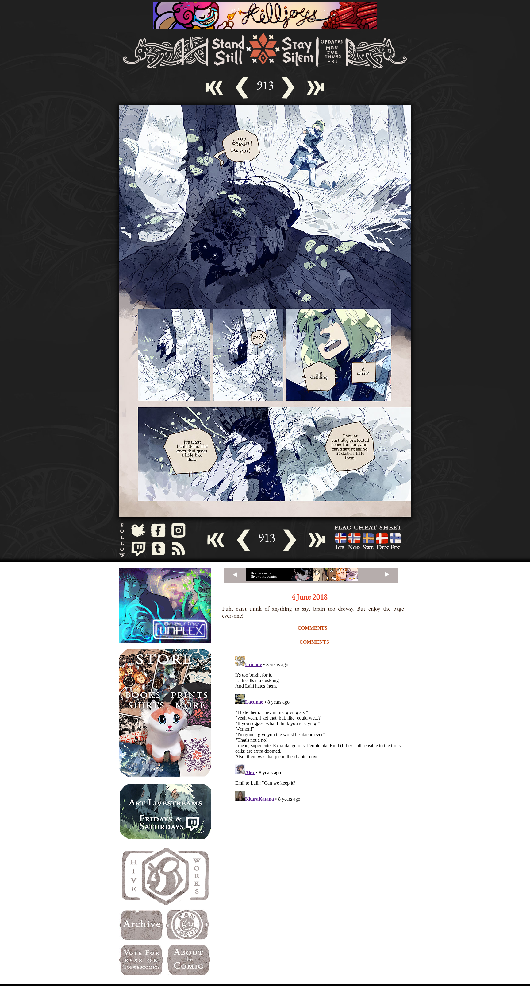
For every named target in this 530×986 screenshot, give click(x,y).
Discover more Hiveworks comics (264, 574)
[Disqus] (323, 730)
